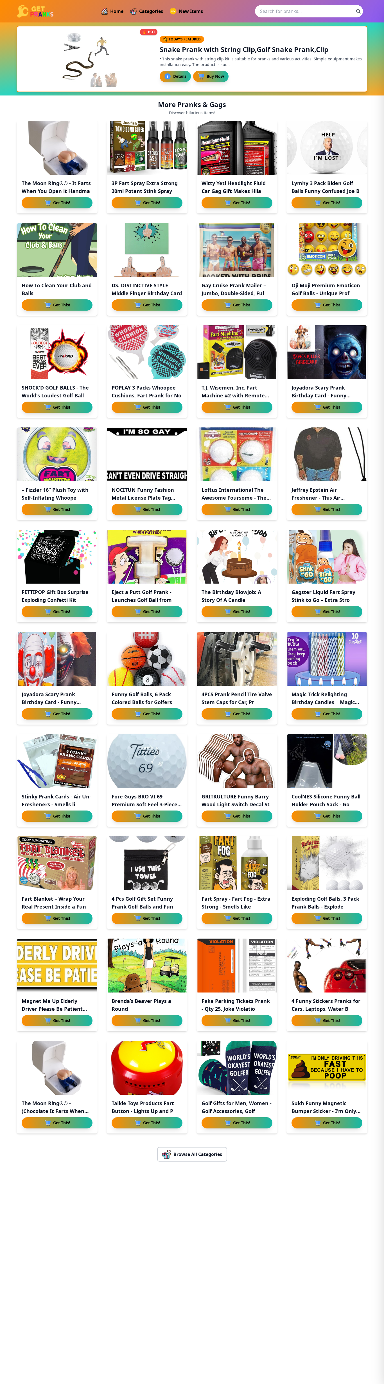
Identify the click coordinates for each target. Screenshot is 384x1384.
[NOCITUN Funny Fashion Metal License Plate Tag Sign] (147, 454)
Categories (151, 11)
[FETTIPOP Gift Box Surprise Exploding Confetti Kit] (57, 557)
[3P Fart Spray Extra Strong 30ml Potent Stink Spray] (147, 148)
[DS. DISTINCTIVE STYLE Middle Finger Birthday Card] (147, 250)
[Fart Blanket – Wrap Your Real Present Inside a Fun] (57, 863)
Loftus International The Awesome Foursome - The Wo (234, 497)
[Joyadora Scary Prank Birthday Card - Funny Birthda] (327, 352)
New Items (191, 11)
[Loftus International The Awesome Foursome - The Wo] (237, 454)
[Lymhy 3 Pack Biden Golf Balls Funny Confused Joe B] (327, 148)
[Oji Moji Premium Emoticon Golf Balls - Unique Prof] (327, 250)
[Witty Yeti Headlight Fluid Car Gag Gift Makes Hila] (237, 148)
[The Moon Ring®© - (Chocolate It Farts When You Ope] (57, 1068)
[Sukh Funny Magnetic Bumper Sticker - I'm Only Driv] (327, 1068)
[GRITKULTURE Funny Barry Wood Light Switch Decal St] (237, 761)
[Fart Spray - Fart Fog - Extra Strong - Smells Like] (237, 863)
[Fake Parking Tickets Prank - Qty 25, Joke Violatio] (237, 966)
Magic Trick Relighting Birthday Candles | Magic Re (323, 702)
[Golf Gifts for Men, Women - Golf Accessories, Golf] (237, 1068)
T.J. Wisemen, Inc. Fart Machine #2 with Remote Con (233, 395)
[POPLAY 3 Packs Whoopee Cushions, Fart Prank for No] (147, 352)
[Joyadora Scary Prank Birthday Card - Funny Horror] (57, 659)
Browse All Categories (197, 1154)
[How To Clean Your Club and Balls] (57, 250)
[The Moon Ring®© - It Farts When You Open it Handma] (57, 148)
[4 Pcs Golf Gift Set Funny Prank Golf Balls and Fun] (147, 863)
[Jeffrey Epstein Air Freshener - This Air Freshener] (327, 454)
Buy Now (215, 76)
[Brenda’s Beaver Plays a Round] (147, 966)
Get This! (61, 202)
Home (116, 11)
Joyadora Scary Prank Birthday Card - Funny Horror (49, 702)
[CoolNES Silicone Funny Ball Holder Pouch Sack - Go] (327, 761)
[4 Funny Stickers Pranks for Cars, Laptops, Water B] (327, 966)
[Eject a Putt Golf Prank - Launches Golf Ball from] (147, 557)
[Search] (358, 11)
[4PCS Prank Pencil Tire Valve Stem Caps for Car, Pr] (237, 659)
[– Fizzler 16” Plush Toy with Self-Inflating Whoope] (57, 454)
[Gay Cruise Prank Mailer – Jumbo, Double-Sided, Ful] (237, 250)
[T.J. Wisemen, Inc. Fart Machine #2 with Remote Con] (237, 352)
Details (179, 76)
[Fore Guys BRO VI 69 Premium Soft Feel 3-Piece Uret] (147, 761)
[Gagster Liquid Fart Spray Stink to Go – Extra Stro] (327, 557)
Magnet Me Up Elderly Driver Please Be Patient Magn (52, 1009)
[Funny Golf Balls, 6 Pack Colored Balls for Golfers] (147, 659)
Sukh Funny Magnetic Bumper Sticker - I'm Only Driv (324, 1111)
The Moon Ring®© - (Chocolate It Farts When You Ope (53, 1111)
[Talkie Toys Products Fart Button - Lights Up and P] (147, 1068)
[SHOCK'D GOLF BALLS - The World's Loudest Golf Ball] (57, 352)
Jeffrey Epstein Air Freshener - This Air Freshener (316, 497)
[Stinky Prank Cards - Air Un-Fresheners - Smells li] (57, 761)
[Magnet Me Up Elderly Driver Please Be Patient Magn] (57, 966)
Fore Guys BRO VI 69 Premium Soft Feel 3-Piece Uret (144, 804)
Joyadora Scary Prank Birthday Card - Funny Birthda (319, 395)
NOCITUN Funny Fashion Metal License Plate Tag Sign (143, 497)
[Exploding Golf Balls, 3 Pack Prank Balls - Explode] (327, 863)
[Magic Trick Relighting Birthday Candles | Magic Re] (327, 659)
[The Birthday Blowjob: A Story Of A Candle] (237, 557)
